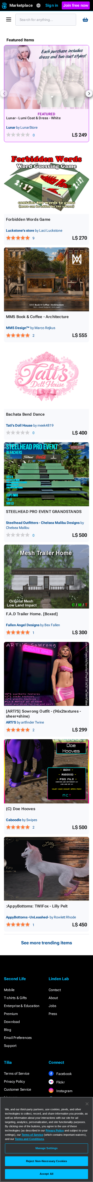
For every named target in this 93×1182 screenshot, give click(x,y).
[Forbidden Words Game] (46, 182)
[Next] (89, 93)
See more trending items (46, 942)
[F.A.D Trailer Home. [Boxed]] (46, 577)
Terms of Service (16, 1073)
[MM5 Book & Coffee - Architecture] (46, 279)
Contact (55, 990)
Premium (11, 1014)
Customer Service (17, 1089)
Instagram (64, 1091)
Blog (7, 1030)
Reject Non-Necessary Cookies (46, 1161)
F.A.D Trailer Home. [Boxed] (32, 614)
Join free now (76, 5)
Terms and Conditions (29, 1138)
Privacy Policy (14, 1081)
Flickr (60, 1082)
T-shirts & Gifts (15, 998)
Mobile (9, 990)
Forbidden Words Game (28, 219)
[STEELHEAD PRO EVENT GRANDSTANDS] (46, 474)
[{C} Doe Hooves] (46, 771)
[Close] (87, 1103)
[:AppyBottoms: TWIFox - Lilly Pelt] (46, 869)
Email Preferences (18, 1038)
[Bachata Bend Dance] (46, 377)
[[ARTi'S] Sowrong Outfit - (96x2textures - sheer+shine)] (46, 674)
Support (10, 1046)
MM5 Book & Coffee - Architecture (37, 316)
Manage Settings (46, 1148)
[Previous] (3, 93)
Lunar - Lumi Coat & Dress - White (33, 118)
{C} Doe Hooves (20, 808)
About (53, 998)
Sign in (51, 5)
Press (53, 1014)
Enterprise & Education (21, 1006)
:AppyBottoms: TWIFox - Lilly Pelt (37, 906)
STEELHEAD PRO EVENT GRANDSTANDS (44, 511)
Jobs (53, 1006)
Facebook (64, 1074)
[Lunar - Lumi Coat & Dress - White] (46, 77)
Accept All (46, 1173)
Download (12, 1022)
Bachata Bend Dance (25, 414)
